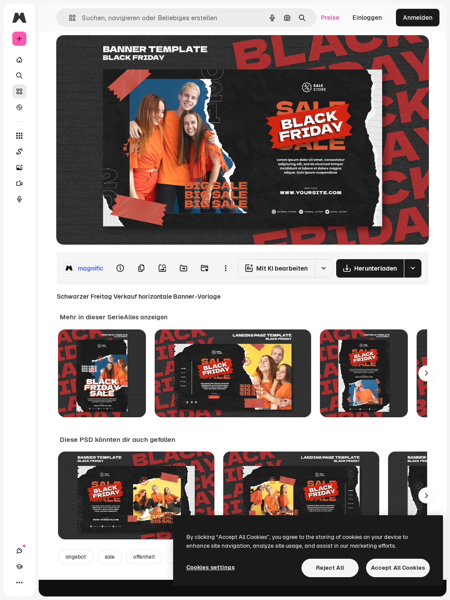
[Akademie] (19, 567)
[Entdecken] (19, 107)
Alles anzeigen (145, 317)
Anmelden (417, 18)
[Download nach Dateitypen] (412, 268)
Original (112, 51)
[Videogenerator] (19, 183)
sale (110, 556)
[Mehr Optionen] (225, 268)
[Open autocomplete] (69, 17)
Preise (330, 18)
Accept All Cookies (398, 567)
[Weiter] (426, 373)
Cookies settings (210, 567)
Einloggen (367, 18)
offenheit (144, 556)
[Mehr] (19, 582)
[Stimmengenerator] (19, 199)
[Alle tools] (19, 136)
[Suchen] (19, 76)
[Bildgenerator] (19, 167)
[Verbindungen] (19, 551)
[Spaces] (19, 152)
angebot (75, 556)
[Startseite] (19, 60)
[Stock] (19, 91)
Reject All (330, 567)
